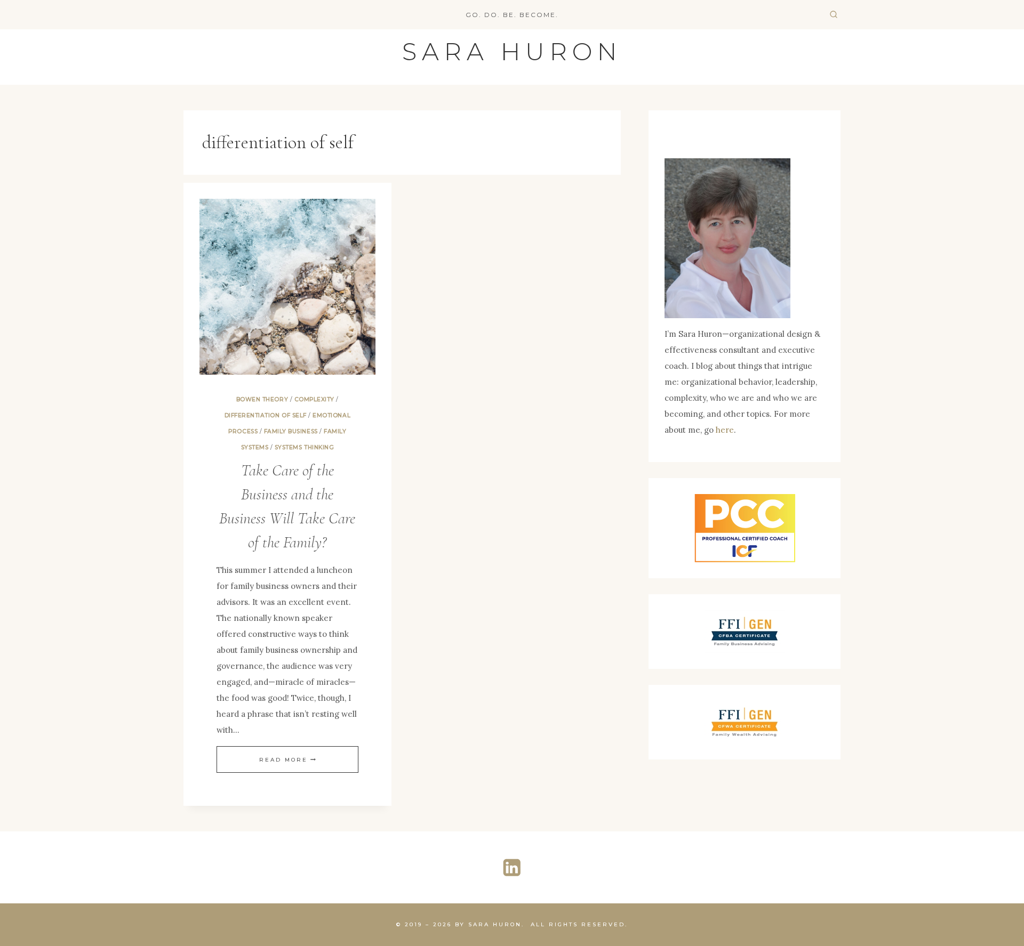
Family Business (291, 431)
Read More (287, 759)
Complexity (314, 399)
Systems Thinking (304, 447)
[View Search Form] (834, 15)
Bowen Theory (262, 399)
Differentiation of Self (266, 415)
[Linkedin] (512, 867)
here (725, 430)
